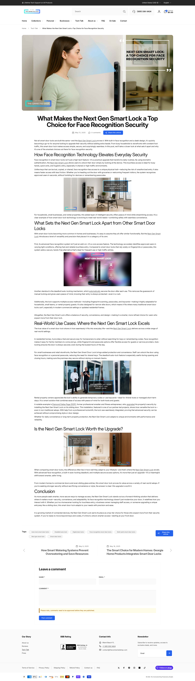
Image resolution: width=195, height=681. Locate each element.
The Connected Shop (156, 676)
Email (102, 577)
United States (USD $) (150, 3)
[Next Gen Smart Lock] (97, 287)
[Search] (124, 11)
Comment (44, 588)
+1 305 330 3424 (109, 646)
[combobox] (100, 11)
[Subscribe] (169, 653)
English (166, 3)
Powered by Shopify (167, 676)
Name (42, 577)
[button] (168, 11)
